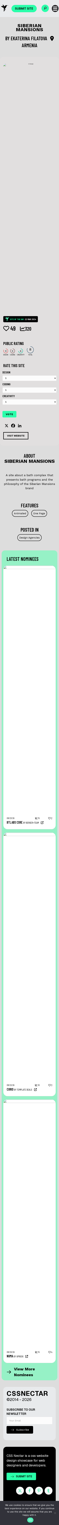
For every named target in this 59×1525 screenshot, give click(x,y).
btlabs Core (15, 822)
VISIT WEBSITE (16, 435)
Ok (30, 1520)
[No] (55, 1513)
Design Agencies (29, 537)
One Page (39, 513)
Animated (20, 513)
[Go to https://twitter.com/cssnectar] (20, 1491)
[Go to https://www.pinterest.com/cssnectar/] (39, 1491)
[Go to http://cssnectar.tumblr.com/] (48, 1491)
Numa (10, 1356)
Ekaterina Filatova (29, 38)
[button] (45, 8)
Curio (10, 1089)
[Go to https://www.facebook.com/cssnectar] (29, 1491)
